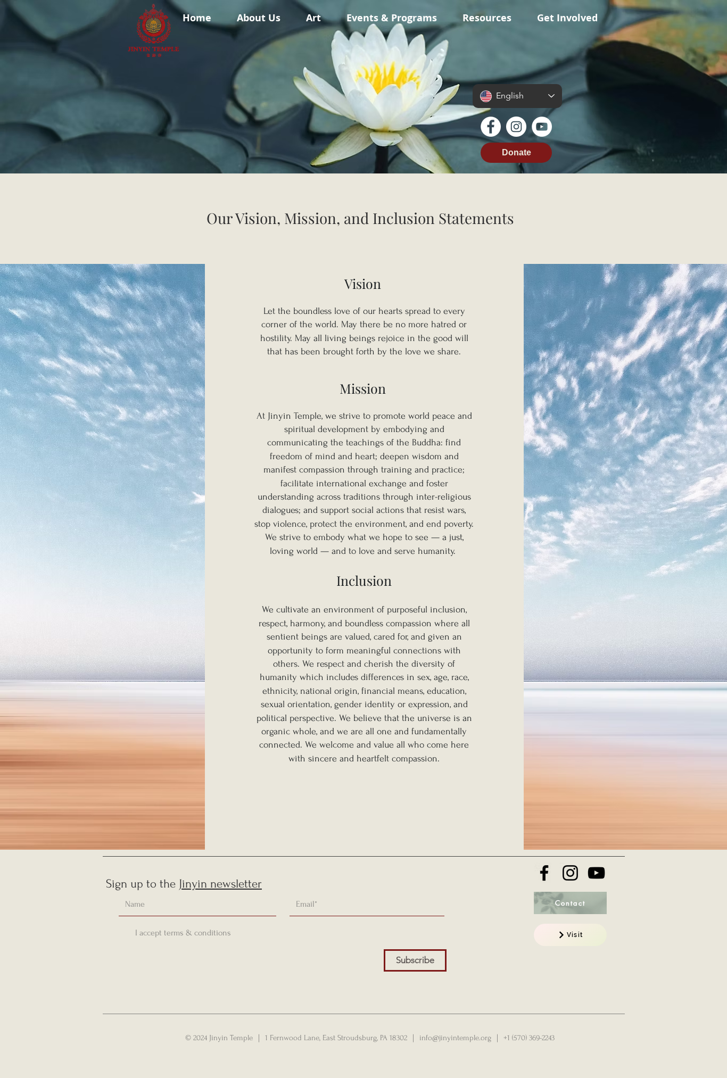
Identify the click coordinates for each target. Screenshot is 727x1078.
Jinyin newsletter (220, 884)
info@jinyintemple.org (455, 1037)
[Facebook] (491, 127)
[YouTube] (542, 127)
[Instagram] (516, 127)
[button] (258, 13)
